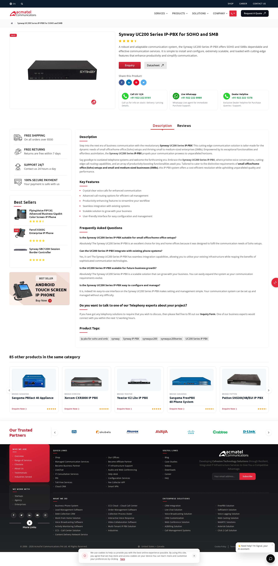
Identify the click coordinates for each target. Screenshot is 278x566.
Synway (164, 145)
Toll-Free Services (63, 482)
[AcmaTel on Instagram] (45, 515)
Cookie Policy (220, 546)
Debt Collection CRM (65, 514)
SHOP (230, 3)
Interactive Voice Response (121, 518)
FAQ (167, 478)
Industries (113, 530)
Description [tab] (162, 126)
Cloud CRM (60, 486)
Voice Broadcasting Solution (178, 514)
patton (233, 394)
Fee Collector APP (116, 482)
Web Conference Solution (177, 522)
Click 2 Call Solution (227, 530)
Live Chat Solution (173, 509)
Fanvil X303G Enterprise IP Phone (41, 231)
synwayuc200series (171, 338)
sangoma (24, 394)
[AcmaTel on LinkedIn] (29, 515)
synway (115, 338)
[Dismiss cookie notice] (194, 555)
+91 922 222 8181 (140, 97)
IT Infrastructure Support (120, 465)
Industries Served (23, 477)
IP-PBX (188, 145)
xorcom (76, 394)
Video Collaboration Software (122, 522)
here (122, 559)
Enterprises (20, 504)
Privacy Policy (251, 546)
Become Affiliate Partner (120, 461)
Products (178, 13)
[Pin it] (136, 82)
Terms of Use (236, 546)
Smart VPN (113, 486)
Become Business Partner (67, 465)
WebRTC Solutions (227, 522)
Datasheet (153, 65)
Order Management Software (122, 509)
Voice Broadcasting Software (69, 522)
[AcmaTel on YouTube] (37, 515)
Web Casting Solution (228, 518)
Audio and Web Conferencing (122, 470)
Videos (168, 465)
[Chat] (270, 558)
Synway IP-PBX (131, 338)
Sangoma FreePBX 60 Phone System (182, 399)
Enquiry (130, 65)
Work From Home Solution (68, 518)
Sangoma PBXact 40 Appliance (32, 397)
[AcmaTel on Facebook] (13, 515)
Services (159, 13)
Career (168, 474)
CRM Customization (174, 518)
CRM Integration (173, 505)
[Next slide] (269, 390)
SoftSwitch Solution (227, 509)
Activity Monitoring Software (69, 526)
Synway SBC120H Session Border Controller (44, 250)
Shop (57, 457)
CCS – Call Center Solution (68, 530)
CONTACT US (259, 3)
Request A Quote (253, 13)
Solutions (199, 13)
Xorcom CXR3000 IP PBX (81, 397)
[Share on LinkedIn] (129, 82)
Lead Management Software (69, 509)
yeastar (128, 394)
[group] (40, 236)
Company (219, 13)
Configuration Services (119, 478)
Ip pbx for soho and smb (94, 338)
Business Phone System (66, 505)
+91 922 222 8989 (191, 97)
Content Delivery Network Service (71, 534)
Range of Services (23, 460)
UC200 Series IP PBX (197, 338)
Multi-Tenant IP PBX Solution (122, 526)
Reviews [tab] (184, 126)
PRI (56, 478)
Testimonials (21, 472)
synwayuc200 (150, 338)
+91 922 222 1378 (242, 97)
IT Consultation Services (67, 474)
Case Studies (171, 461)
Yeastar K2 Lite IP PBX (132, 397)
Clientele (19, 464)
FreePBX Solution (226, 505)
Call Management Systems (178, 530)
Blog (167, 457)
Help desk (113, 474)
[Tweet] (144, 82)
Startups (19, 496)
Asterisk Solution (226, 526)
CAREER (243, 3)
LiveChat (59, 470)
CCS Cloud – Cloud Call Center (122, 505)
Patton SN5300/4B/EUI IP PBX (242, 397)
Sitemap (265, 546)
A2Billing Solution (173, 526)
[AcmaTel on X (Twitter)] (21, 515)
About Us (19, 468)
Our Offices (113, 457)
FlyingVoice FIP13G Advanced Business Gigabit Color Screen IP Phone (45, 213)
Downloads (170, 470)
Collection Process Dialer (120, 514)
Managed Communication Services (72, 461)
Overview (19, 456)
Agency (18, 500)
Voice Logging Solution (229, 514)
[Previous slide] (9, 390)
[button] (29, 522)
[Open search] (22, 4)
